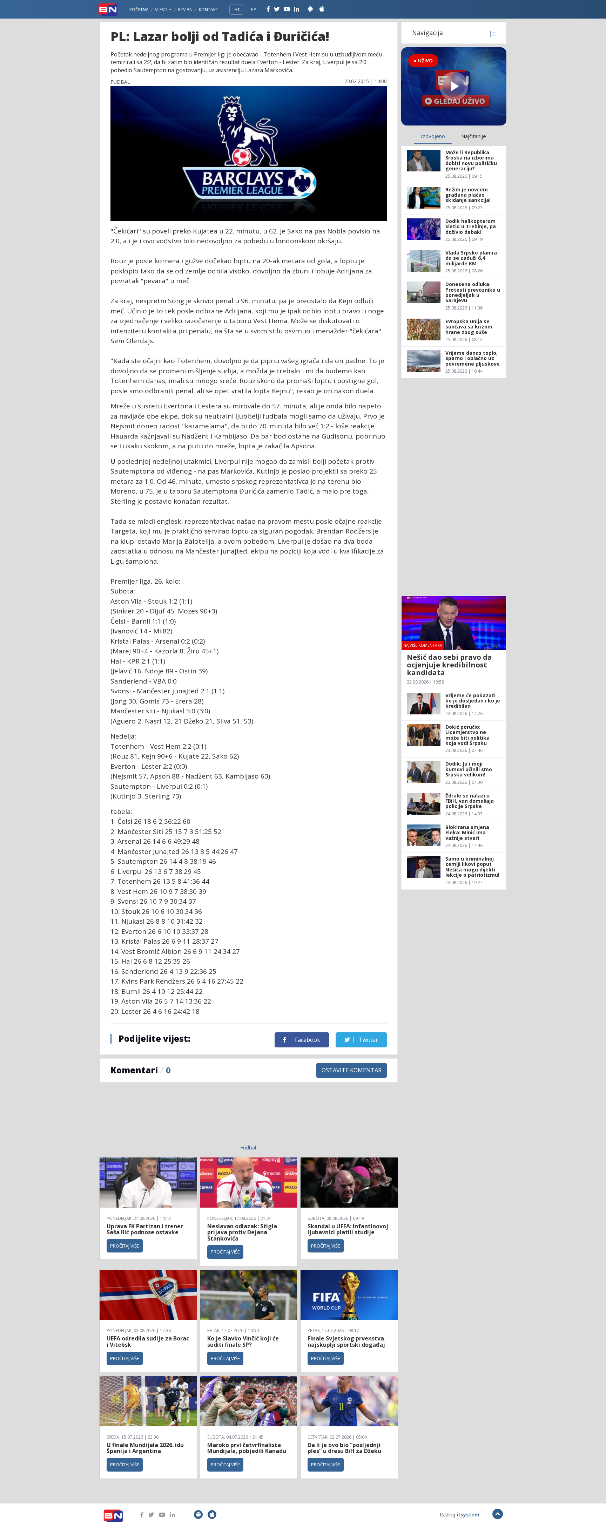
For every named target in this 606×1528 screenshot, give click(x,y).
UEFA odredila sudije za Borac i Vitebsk (148, 1342)
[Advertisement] (191, 1117)
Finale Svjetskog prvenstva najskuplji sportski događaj (347, 1342)
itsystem (468, 1514)
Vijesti (161, 10)
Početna (139, 10)
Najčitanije (473, 136)
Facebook (307, 1040)
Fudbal (248, 1147)
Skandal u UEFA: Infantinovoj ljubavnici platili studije (348, 1229)
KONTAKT (208, 10)
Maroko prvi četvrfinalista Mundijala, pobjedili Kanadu (246, 1448)
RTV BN (185, 10)
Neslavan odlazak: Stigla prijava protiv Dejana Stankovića (242, 1232)
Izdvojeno (433, 136)
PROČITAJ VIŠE (124, 1246)
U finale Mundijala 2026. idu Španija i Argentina (145, 1448)
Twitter (367, 1040)
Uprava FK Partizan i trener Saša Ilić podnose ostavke (145, 1229)
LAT (236, 10)
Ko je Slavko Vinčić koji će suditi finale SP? (243, 1342)
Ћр (253, 10)
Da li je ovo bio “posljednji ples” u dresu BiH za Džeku (344, 1448)
